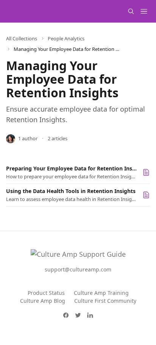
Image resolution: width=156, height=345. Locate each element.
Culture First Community (105, 300)
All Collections (21, 38)
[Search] (131, 11)
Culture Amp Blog (42, 300)
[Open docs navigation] (144, 11)
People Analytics (66, 38)
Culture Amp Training (101, 292)
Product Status (46, 292)
